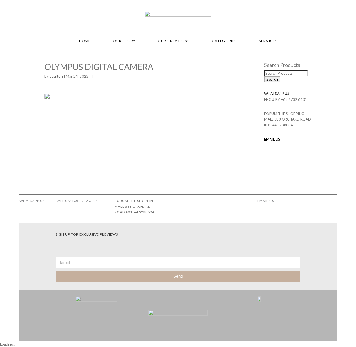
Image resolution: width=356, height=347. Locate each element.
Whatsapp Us (32, 201)
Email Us (265, 201)
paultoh (56, 76)
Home (85, 41)
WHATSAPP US (276, 93)
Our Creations (174, 41)
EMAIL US (272, 139)
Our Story (124, 41)
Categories (224, 41)
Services (268, 41)
